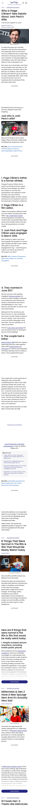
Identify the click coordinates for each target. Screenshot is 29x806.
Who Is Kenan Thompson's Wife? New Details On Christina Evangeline (13, 258)
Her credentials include (14, 216)
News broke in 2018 (8, 342)
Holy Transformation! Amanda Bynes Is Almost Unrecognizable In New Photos (11, 149)
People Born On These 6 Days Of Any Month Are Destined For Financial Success (14, 473)
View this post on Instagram (14, 425)
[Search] (23, 2)
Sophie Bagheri (5, 553)
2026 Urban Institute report (12, 767)
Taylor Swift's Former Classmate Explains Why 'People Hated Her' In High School (14, 456)
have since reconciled (15, 328)
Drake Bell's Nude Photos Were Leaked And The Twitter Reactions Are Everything (13, 483)
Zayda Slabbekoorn (6, 704)
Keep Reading (14, 682)
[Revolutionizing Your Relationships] (14, 2)
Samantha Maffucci (6, 25)
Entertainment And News (13, 7)
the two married (14, 296)
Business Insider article (19, 731)
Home (2, 7)
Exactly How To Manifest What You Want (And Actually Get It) (14, 461)
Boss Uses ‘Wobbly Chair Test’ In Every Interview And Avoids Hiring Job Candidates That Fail (15, 467)
